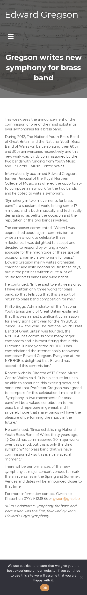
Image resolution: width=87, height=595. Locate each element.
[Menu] (11, 36)
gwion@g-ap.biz (66, 498)
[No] (81, 577)
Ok (45, 588)
